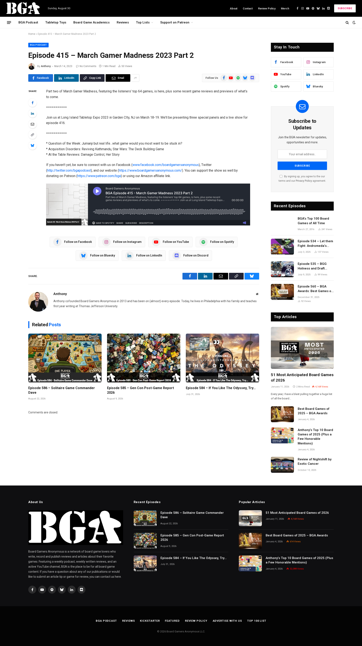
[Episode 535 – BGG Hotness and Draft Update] (282, 269)
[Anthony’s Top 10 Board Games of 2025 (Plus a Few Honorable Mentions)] (282, 435)
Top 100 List (256, 620)
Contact (248, 8)
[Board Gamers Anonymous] (23, 8)
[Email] (32, 124)
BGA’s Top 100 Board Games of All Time (313, 221)
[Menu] (9, 22)
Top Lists (143, 22)
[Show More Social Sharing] (135, 78)
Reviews (123, 22)
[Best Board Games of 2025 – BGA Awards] (282, 414)
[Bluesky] (32, 145)
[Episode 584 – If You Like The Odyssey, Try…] (222, 358)
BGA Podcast (28, 22)
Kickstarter (150, 620)
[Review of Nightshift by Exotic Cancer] (282, 465)
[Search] (347, 22)
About (233, 8)
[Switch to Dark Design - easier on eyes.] (354, 22)
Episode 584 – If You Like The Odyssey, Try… (221, 388)
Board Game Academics (91, 22)
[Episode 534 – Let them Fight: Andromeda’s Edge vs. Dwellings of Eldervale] (282, 247)
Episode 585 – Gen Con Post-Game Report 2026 (140, 390)
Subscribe (345, 8)
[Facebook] (32, 102)
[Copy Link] (32, 135)
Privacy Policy (304, 180)
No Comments (88, 66)
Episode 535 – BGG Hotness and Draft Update (312, 266)
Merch (285, 8)
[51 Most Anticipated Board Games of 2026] (302, 348)
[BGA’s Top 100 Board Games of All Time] (282, 224)
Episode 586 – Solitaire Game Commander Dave (61, 390)
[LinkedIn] (32, 113)
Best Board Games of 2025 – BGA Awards (313, 411)
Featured (172, 620)
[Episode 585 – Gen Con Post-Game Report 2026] (143, 358)
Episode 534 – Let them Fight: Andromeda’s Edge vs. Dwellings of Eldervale (315, 243)
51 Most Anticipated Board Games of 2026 (302, 377)
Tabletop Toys (55, 22)
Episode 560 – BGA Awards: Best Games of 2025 (315, 289)
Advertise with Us (227, 620)
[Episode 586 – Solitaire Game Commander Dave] (65, 358)
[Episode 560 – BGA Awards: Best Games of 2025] (282, 292)
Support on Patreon (174, 22)
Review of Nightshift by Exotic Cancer (314, 461)
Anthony (46, 66)
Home (31, 33)
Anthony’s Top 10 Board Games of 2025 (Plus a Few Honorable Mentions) (315, 436)
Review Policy (266, 8)
